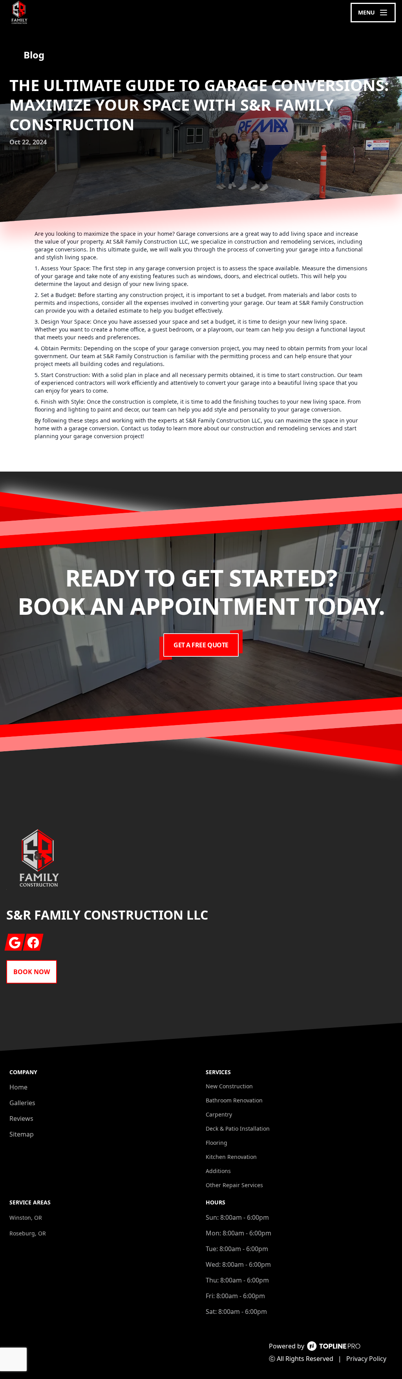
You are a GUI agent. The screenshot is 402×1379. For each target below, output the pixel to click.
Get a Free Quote (201, 645)
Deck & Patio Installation (238, 1128)
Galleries (22, 1102)
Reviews (21, 1118)
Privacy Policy (366, 1358)
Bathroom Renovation (234, 1100)
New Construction (229, 1086)
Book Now (31, 971)
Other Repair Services (234, 1185)
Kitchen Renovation (231, 1156)
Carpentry (219, 1114)
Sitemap (21, 1134)
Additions (218, 1171)
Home (18, 1087)
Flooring (216, 1142)
